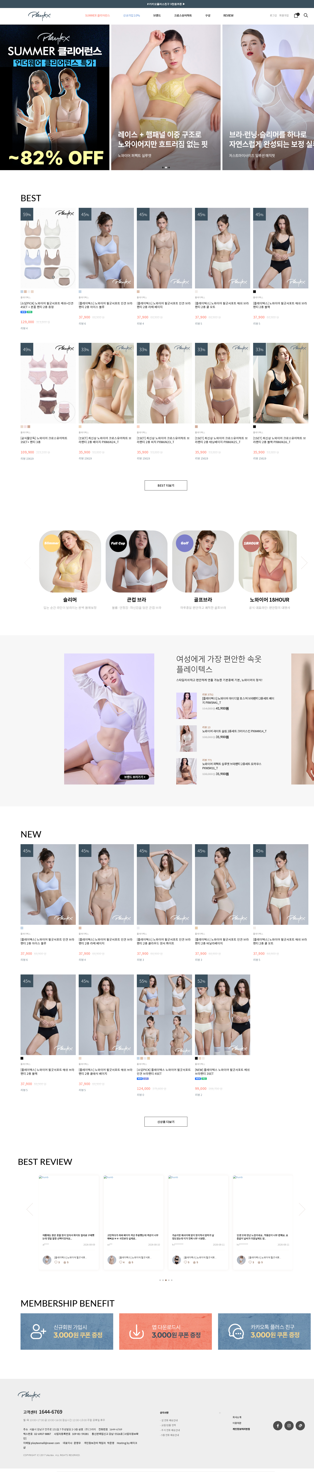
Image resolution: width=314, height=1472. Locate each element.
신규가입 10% (131, 15)
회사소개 (237, 1417)
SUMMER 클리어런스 (97, 15)
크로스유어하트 (183, 15)
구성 (207, 15)
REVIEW (229, 15)
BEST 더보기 (166, 485)
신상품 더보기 (165, 1122)
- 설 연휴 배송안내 (169, 1420)
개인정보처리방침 (241, 1429)
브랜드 (157, 15)
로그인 (273, 15)
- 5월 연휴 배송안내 (169, 1435)
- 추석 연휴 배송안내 (170, 1430)
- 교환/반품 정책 (168, 1425)
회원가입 (284, 15)
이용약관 (237, 1423)
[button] (163, 167)
